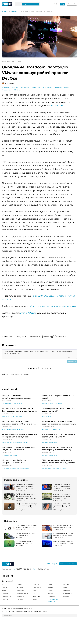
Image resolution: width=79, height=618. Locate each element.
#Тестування (58, 403)
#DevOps (15, 87)
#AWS (51, 455)
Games (4, 588)
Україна (66, 597)
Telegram (11, 576)
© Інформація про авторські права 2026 (17, 608)
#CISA (53, 468)
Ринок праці (37, 597)
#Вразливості (24, 468)
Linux (65, 588)
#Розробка (25, 87)
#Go (11, 455)
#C (51, 416)
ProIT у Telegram (28, 313)
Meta (4, 591)
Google (20, 588)
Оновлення (6, 597)
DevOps (66, 585)
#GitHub (15, 403)
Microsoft (20, 591)
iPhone (50, 588)
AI (2, 585)
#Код (20, 403)
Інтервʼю (5, 594)
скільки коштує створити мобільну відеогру (52, 306)
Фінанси (5, 600)
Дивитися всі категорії (53, 600)
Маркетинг (67, 594)
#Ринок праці (17, 442)
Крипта (50, 594)
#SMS (55, 455)
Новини (14, 11)
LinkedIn (7, 576)
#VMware (58, 87)
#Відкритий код (61, 468)
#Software (17, 90)
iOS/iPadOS (37, 588)
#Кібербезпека (7, 403)
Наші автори (51, 564)
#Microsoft (5, 416)
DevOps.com (56, 105)
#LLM (51, 403)
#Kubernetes (6, 90)
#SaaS (50, 429)
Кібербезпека (22, 594)
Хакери (20, 600)
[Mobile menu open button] (17, 4)
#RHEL (55, 442)
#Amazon (45, 455)
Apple (19, 585)
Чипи (35, 600)
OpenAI (35, 591)
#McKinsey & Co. (7, 442)
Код (34, 594)
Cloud (50, 585)
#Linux (4, 429)
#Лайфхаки (45, 403)
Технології (52, 597)
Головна (5, 11)
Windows (66, 591)
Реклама (20, 597)
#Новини (5, 87)
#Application (57, 429)
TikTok (50, 591)
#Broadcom (36, 87)
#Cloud (66, 87)
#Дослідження (11, 429)
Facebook (3, 576)
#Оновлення (47, 87)
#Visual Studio (14, 416)
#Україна (25, 442)
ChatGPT (36, 585)
